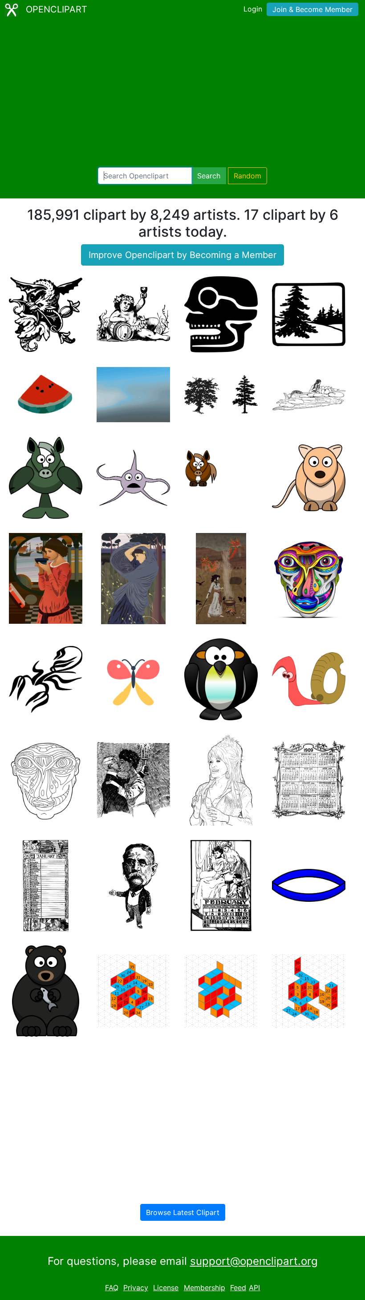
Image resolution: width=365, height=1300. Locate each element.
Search (208, 175)
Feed (238, 1287)
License (165, 1287)
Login (252, 8)
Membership (204, 1287)
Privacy (135, 1287)
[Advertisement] (182, 93)
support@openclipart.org (254, 1261)
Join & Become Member (312, 9)
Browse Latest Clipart (182, 1212)
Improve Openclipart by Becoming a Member (182, 255)
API (254, 1287)
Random (247, 175)
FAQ (111, 1287)
